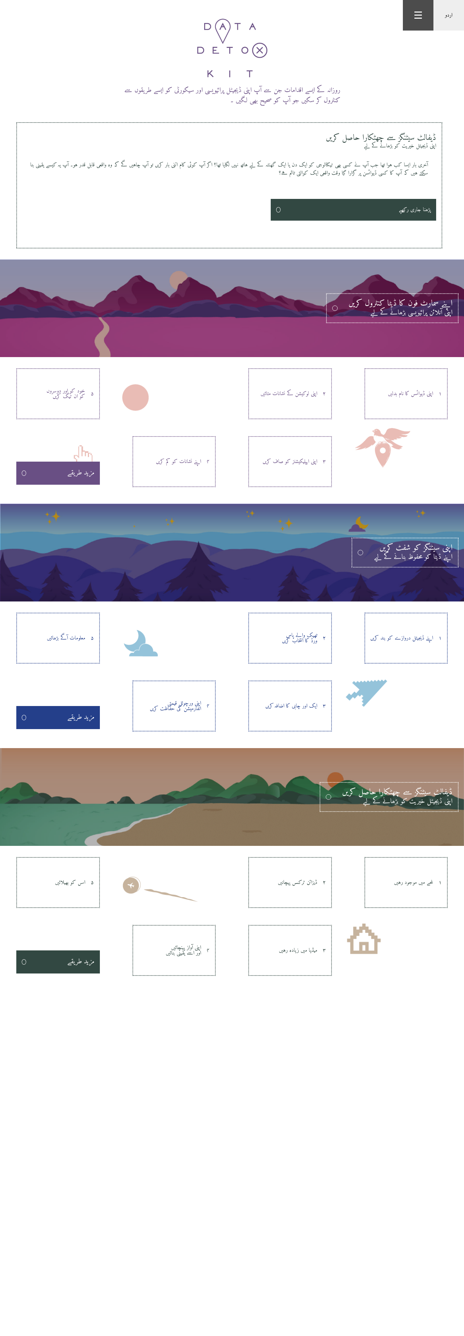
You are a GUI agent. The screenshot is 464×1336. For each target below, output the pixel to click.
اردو (448, 15)
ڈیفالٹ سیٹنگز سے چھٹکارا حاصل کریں (381, 140)
